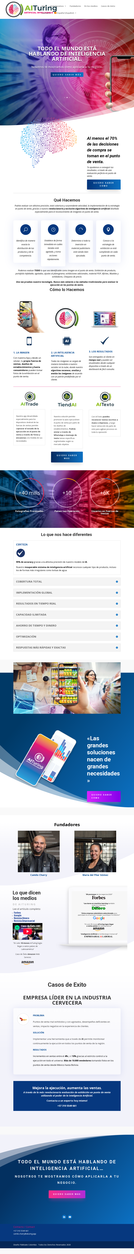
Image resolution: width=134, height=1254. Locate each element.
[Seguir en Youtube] (70, 1217)
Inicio (44, 6)
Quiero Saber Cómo (103, 184)
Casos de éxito (108, 6)
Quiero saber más (67, 457)
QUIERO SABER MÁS (67, 84)
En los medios (91, 6)
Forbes (17, 912)
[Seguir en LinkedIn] (64, 1217)
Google (17, 915)
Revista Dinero (21, 918)
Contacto (46, 13)
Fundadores (75, 6)
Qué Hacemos (57, 6)
